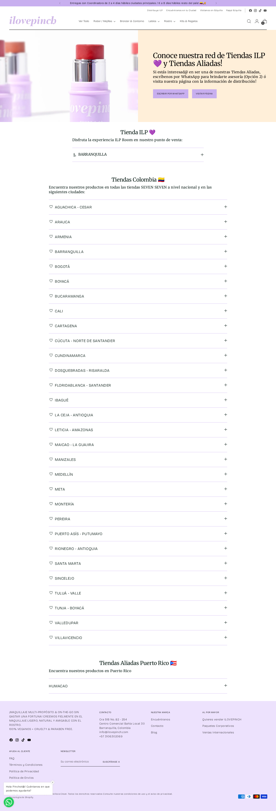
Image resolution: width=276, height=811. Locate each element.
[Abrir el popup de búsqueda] (249, 21)
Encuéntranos (160, 719)
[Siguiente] (216, 3)
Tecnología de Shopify (21, 797)
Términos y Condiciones (26, 764)
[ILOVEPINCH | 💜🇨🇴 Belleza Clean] (32, 21)
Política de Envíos (21, 777)
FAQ (12, 758)
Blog (154, 732)
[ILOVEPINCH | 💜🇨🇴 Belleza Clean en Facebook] (250, 10)
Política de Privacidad (24, 771)
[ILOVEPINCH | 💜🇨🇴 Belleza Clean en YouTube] (265, 10)
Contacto (157, 726)
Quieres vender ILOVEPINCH (221, 719)
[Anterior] (60, 3)
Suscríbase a (111, 761)
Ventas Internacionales (218, 732)
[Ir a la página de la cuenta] (257, 21)
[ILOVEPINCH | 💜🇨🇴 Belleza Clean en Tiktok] (260, 10)
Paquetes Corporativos (218, 726)
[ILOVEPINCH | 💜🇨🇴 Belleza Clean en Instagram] (255, 10)
